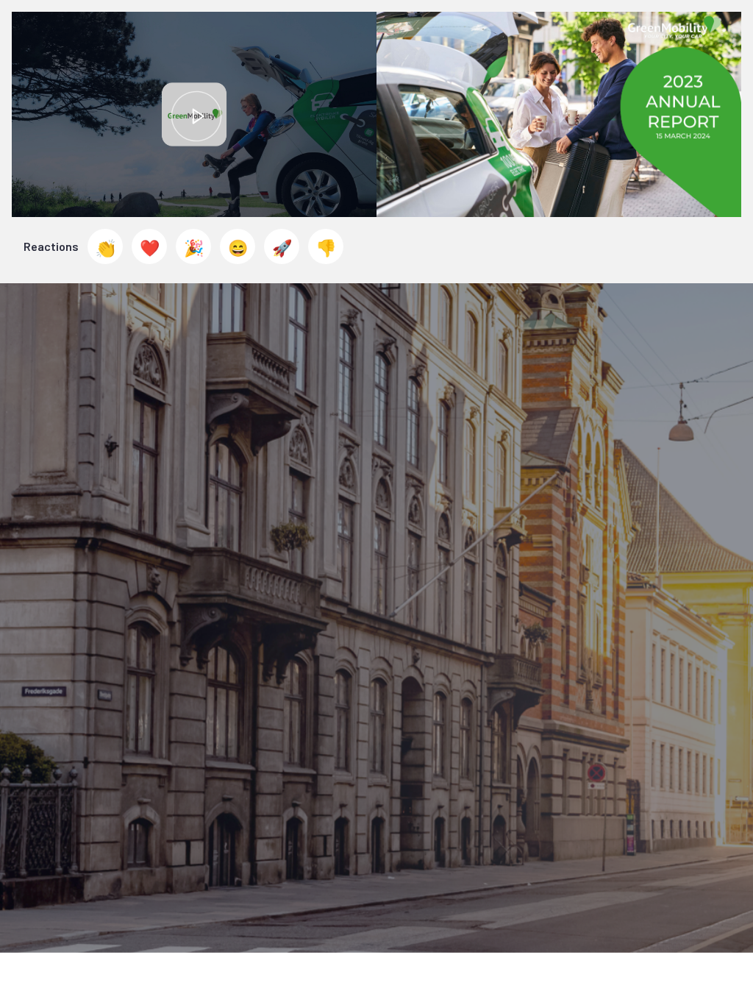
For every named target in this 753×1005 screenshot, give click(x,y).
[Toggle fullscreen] (730, 23)
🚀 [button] (282, 247)
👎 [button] (326, 247)
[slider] (194, 173)
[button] (196, 116)
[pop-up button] (332, 195)
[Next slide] (730, 116)
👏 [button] (105, 247)
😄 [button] (238, 247)
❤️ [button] (150, 247)
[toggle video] (310, 195)
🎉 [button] (194, 247)
